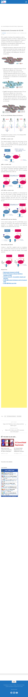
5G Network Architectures (10, 26)
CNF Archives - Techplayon (10, 484)
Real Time (9, 496)
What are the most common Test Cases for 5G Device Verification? (6, 450)
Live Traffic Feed (9, 470)
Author (4, 33)
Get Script (5, 496)
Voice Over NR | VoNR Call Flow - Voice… (9, 480)
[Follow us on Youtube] (17, 693)
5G (1, 26)
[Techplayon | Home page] (4, 2)
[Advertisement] (14, 14)
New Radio (20, 26)
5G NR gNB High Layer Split (9, 283)
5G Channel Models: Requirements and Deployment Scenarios (19, 450)
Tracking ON (14, 496)
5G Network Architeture (11, 416)
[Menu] (26, 2)
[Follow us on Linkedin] (14, 693)
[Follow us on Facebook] (11, 693)
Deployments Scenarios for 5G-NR (11, 272)
